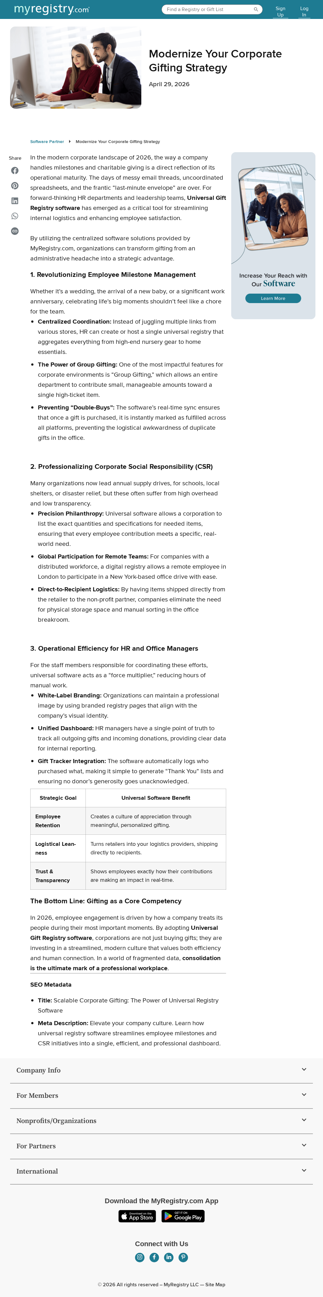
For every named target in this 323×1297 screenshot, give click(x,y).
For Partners (36, 1146)
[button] (15, 170)
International (37, 1171)
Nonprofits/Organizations (56, 1121)
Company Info (38, 1070)
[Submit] (257, 9)
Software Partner (47, 141)
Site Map (215, 1284)
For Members (37, 1095)
